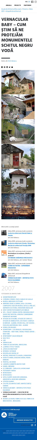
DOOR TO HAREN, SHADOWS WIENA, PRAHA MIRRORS (16, 359)
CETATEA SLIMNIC (8, 381)
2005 (16, 435)
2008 (29, 433)
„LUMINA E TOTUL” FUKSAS (11, 347)
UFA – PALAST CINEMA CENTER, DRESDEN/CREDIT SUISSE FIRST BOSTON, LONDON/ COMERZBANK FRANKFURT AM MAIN (18, 314)
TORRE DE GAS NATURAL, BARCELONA (15, 345)
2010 (22, 433)
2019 (27, 431)
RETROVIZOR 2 (7, 375)
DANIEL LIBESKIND (8, 366)
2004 (20, 435)
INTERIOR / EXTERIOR (9, 351)
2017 (33, 431)
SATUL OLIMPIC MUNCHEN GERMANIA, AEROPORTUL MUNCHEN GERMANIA (15, 378)
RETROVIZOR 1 (7, 373)
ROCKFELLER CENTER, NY (10, 353)
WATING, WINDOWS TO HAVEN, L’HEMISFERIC (17, 355)
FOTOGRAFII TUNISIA (9, 371)
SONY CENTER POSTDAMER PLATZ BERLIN (16, 310)
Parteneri (27, 5)
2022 (17, 431)
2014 (10, 433)
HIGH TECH (6, 338)
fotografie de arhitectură (13, 11)
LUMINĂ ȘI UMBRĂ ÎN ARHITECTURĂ (14, 364)
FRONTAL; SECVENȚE (9, 362)
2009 (25, 433)
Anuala (8, 5)
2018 (30, 431)
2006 (13, 435)
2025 (7, 431)
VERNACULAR (7, 342)
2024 (11, 431)
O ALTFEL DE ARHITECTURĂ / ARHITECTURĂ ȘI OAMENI (17, 384)
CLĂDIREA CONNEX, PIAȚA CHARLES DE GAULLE (18, 299)
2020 (24, 431)
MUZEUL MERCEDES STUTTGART (13, 301)
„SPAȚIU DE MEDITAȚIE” (10, 349)
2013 (13, 433)
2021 (20, 431)
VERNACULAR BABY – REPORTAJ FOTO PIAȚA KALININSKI (17, 389)
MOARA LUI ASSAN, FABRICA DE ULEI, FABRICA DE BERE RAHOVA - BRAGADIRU (18, 400)
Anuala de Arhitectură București (11, 9)
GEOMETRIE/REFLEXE (9, 297)
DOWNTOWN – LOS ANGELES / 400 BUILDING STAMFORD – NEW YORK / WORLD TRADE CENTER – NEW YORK (19, 331)
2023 (14, 431)
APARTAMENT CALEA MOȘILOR (12, 336)
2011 (19, 433)
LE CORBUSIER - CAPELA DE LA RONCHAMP (16, 368)
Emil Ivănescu (12, 61)
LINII (4, 340)
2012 (16, 433)
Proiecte (17, 5)
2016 (4, 433)
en (29, 2)
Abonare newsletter (25, 420)
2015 (7, 433)
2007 (32, 433)
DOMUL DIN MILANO (9, 327)
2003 (23, 435)
